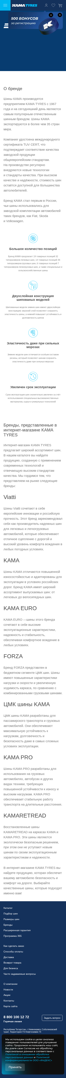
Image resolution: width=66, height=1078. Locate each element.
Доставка (9, 957)
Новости (8, 989)
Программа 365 (13, 935)
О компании (10, 983)
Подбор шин (11, 913)
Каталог (8, 908)
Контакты (9, 1000)
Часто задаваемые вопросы (20, 973)
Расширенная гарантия (17, 930)
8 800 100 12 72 (16, 1017)
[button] (51, 15)
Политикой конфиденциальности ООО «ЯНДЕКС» (28, 1059)
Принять (15, 1067)
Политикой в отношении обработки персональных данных (27, 1056)
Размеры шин (11, 919)
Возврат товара (12, 962)
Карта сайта (10, 1006)
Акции (7, 995)
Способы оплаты (13, 951)
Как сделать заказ (14, 946)
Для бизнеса (11, 968)
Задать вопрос (52, 1017)
